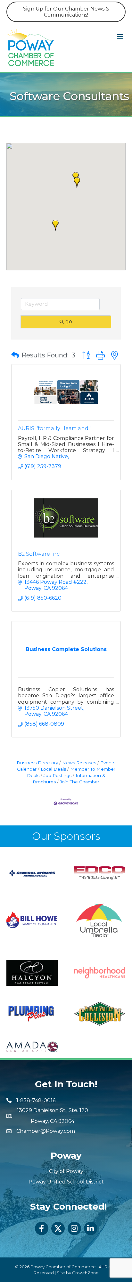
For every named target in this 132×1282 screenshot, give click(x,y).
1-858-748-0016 (35, 1100)
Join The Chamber (79, 781)
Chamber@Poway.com (45, 1131)
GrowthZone (85, 1272)
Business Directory (37, 762)
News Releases (79, 762)
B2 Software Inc (39, 554)
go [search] (68, 322)
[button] (77, 182)
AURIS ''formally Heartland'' (54, 428)
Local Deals (53, 769)
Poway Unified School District (66, 1182)
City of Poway (66, 1171)
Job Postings (57, 775)
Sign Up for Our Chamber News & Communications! (66, 12)
